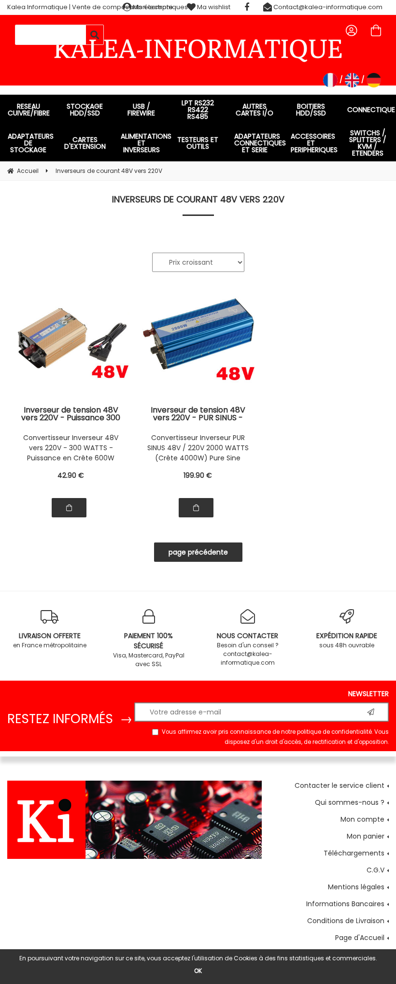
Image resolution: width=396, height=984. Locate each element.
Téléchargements (354, 853)
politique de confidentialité (334, 732)
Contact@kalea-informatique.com (327, 7)
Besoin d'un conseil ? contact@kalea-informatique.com (248, 649)
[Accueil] (198, 49)
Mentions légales (356, 887)
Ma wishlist (213, 7)
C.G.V (375, 870)
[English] (352, 80)
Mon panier (365, 836)
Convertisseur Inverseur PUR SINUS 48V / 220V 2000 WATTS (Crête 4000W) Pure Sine (198, 448)
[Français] (330, 80)
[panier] (376, 30)
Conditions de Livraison (345, 921)
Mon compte (362, 819)
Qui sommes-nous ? (349, 802)
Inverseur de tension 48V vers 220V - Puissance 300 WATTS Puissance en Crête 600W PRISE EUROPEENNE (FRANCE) (71, 414)
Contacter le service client (339, 785)
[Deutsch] (374, 80)
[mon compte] (351, 30)
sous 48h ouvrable (346, 640)
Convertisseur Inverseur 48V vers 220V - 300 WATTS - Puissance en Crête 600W (70, 448)
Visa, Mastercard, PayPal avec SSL (148, 649)
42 (70, 475)
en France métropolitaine (49, 640)
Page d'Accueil (359, 937)
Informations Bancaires (345, 904)
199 (198, 475)
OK (198, 971)
